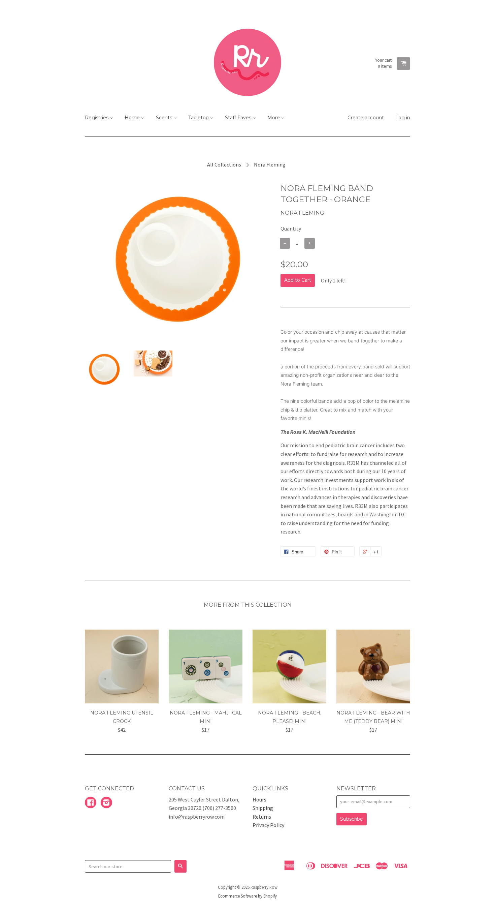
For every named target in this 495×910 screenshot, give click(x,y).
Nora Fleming (270, 164)
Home (133, 118)
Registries (97, 118)
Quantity (290, 228)
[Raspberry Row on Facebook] (90, 803)
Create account (366, 118)
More (274, 118)
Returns (262, 816)
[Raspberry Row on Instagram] (106, 803)
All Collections (224, 164)
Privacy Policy (268, 825)
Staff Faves (239, 118)
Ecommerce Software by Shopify (247, 896)
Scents (164, 118)
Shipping (263, 808)
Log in (402, 118)
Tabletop (199, 118)
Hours (259, 799)
